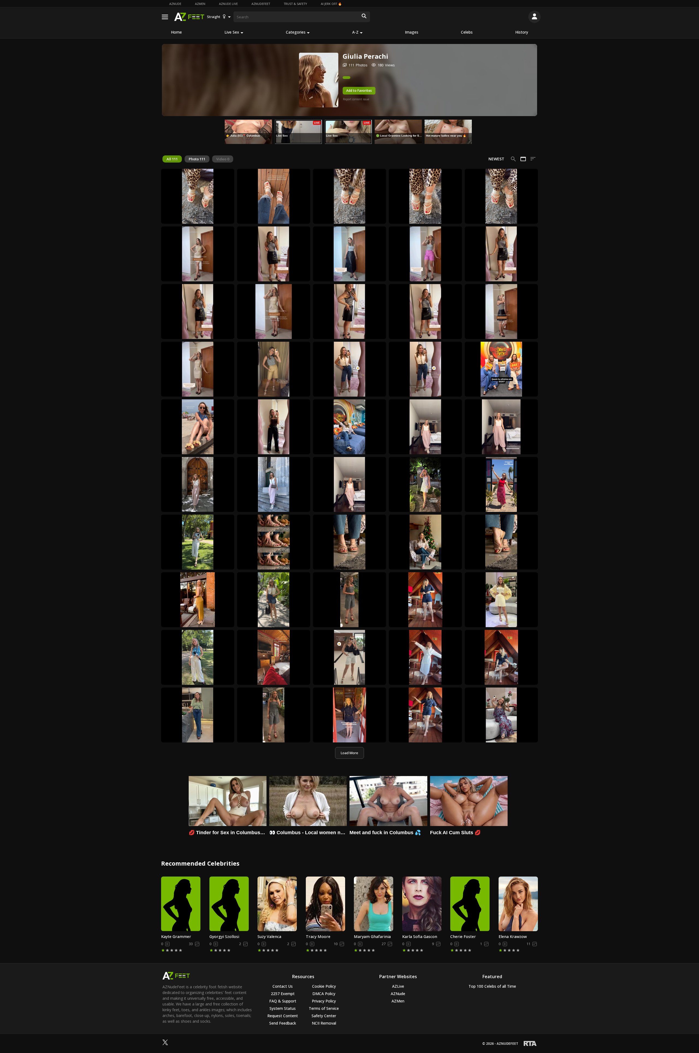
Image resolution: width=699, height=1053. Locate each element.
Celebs (467, 32)
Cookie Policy (324, 986)
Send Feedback (282, 1023)
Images (411, 32)
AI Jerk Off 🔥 (331, 4)
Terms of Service (324, 1008)
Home (176, 32)
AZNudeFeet (260, 4)
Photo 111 (197, 159)
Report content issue (356, 99)
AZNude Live (228, 4)
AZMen (200, 4)
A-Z (355, 32)
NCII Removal (324, 1023)
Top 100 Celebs (492, 986)
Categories (296, 32)
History (521, 32)
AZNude (175, 4)
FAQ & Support (282, 1001)
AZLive (398, 986)
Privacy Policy (324, 1001)
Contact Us (283, 986)
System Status (282, 1008)
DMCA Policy (323, 993)
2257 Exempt (283, 993)
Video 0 (222, 159)
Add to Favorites (359, 90)
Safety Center (324, 1015)
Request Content (282, 1015)
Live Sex (231, 32)
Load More (349, 752)
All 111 (172, 159)
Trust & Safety (295, 4)
